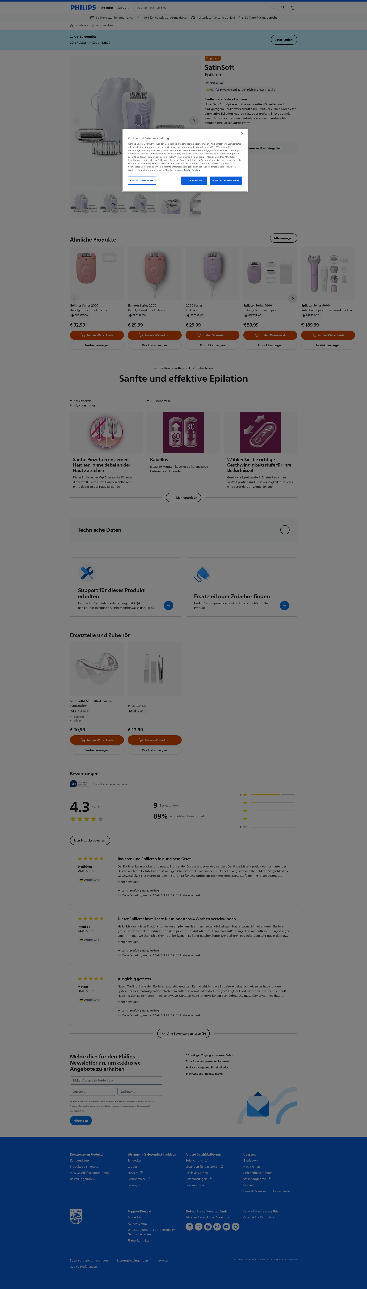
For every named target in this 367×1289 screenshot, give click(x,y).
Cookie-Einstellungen (142, 180)
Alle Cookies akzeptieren (226, 180)
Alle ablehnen (194, 180)
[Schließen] (242, 133)
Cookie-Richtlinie (192, 170)
